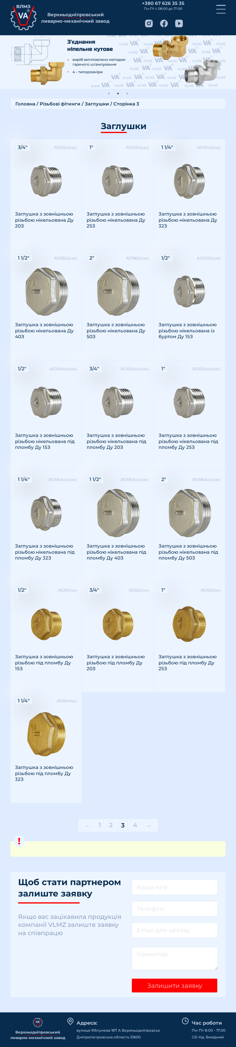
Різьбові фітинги (60, 104)
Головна (25, 104)
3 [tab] (127, 93)
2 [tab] (118, 93)
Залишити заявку (174, 985)
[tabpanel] (118, 62)
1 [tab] (109, 93)
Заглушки (97, 104)
